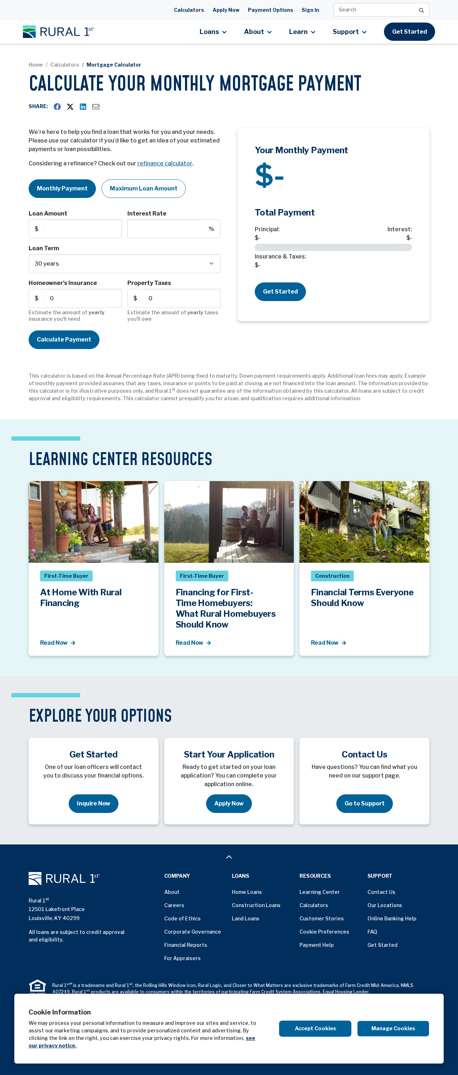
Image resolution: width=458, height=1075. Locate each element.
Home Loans (247, 892)
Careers (174, 905)
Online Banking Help (391, 918)
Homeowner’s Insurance (63, 283)
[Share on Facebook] (57, 106)
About (172, 892)
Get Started (409, 31)
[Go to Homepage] (94, 878)
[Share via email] (95, 106)
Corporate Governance (192, 932)
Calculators (189, 10)
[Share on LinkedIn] (83, 106)
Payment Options (270, 10)
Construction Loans (256, 905)
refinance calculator (164, 163)
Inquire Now (93, 803)
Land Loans (245, 918)
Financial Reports (185, 945)
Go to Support (365, 803)
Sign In (310, 10)
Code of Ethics (182, 918)
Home (36, 65)
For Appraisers (182, 958)
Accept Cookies (315, 1028)
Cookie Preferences (324, 932)
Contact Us (381, 892)
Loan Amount (48, 213)
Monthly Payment (62, 188)
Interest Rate (146, 213)
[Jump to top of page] (229, 857)
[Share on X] (70, 106)
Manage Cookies (393, 1028)
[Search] (421, 10)
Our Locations (384, 905)
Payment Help (316, 945)
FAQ (372, 932)
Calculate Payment (64, 339)
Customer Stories (321, 918)
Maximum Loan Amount (143, 188)
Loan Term (44, 248)
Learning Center (319, 892)
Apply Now (226, 10)
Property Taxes (149, 283)
